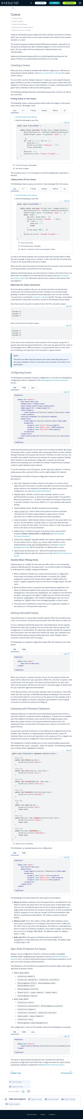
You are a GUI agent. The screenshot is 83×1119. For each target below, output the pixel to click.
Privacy (43, 1114)
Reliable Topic (16, 1073)
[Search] (41, 3)
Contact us (52, 1114)
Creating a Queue (17, 18)
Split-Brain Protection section (53, 1065)
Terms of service (32, 1114)
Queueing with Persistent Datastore (22, 27)
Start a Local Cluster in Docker (49, 73)
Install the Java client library (26, 117)
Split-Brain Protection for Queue (21, 30)
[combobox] (41, 3)
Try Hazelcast (69, 3)
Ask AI (55, 3)
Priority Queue (66, 1073)
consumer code (39, 297)
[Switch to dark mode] (31, 3)
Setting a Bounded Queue (19, 24)
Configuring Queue (17, 21)
